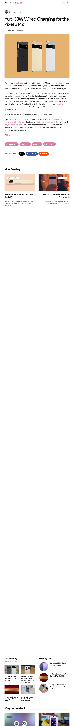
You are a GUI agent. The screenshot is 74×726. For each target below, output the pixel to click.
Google (26, 144)
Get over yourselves (45, 122)
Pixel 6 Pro (50, 144)
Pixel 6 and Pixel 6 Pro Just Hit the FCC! (19, 196)
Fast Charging (12, 144)
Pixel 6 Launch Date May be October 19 (56, 196)
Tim (12, 11)
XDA (8, 135)
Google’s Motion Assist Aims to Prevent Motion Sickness (58, 687)
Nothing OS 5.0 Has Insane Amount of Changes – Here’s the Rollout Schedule (27, 679)
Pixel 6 (37, 144)
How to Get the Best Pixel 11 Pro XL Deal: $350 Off (11, 678)
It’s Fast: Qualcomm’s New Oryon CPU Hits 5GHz (11, 699)
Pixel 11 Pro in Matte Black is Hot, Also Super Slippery (27, 699)
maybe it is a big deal (13, 125)
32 (9, 31)
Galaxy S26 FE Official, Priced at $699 (58, 664)
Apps (9, 717)
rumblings (19, 83)
